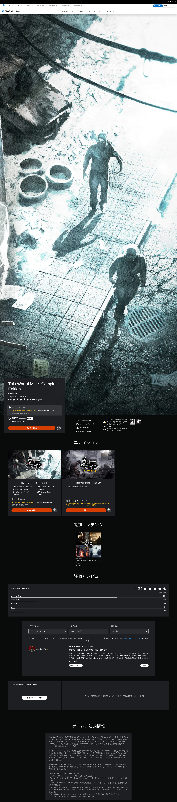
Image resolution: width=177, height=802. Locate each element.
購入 (10, 5)
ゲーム (29, 5)
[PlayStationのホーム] (4, 6)
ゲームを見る (110, 11)
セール (80, 11)
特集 (73, 11)
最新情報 (65, 5)
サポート (77, 5)
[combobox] (47, 631)
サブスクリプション (94, 11)
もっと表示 (73, 661)
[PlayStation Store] (12, 11)
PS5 (19, 5)
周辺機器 (52, 5)
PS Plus (40, 5)
